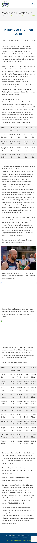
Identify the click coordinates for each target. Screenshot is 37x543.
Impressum (24, 537)
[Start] (2, 15)
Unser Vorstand (17, 535)
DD (4, 40)
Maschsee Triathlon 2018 (28, 15)
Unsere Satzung (26, 535)
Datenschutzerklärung (15, 537)
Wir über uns (9, 535)
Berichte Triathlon (30, 40)
